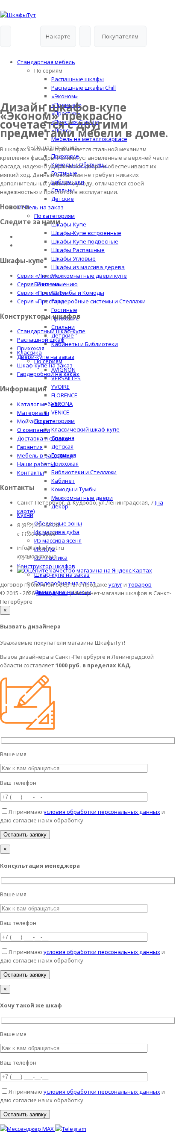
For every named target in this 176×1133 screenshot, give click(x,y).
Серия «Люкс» (36, 275)
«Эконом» (64, 96)
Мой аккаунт (34, 421)
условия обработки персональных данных (102, 812)
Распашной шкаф (41, 339)
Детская (62, 446)
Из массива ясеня (58, 540)
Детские (62, 199)
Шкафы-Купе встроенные (86, 233)
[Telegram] (70, 1129)
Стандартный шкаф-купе (51, 331)
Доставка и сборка (42, 438)
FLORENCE (64, 395)
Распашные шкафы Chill (83, 87)
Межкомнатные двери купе (89, 275)
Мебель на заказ (40, 207)
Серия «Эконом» (39, 284)
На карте (58, 36)
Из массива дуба (56, 532)
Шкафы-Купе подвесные (84, 241)
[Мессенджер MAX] (27, 1129)
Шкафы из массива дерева (88, 267)
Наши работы (36, 464)
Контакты (30, 472)
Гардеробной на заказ (48, 374)
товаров (140, 584)
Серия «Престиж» (40, 301)
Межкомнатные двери (82, 498)
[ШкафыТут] (18, 15)
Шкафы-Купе (68, 224)
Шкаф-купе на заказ (45, 365)
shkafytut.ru (51, 593)
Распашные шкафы (77, 79)
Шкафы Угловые (73, 258)
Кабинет (63, 480)
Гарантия (30, 447)
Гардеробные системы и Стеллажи (98, 301)
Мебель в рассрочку (45, 455)
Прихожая (65, 463)
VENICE (60, 412)
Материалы (33, 413)
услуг (115, 584)
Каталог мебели (39, 404)
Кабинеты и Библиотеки (84, 344)
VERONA (62, 404)
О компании (33, 430)
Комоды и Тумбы (74, 489)
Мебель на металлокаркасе (89, 139)
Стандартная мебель (46, 62)
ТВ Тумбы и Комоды (77, 292)
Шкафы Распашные (78, 250)
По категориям (54, 216)
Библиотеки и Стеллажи (84, 472)
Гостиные (64, 310)
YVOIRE (60, 386)
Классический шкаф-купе (85, 429)
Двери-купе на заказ (45, 357)
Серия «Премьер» (41, 292)
